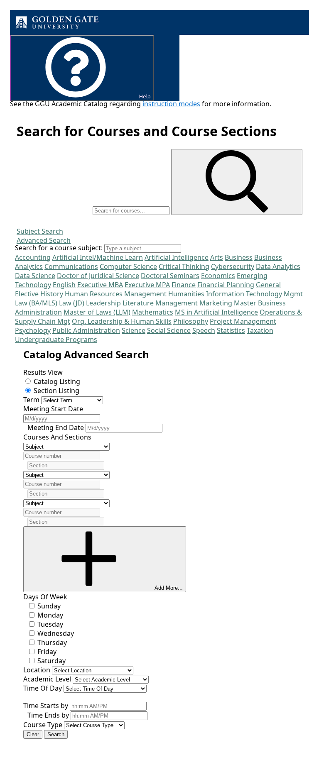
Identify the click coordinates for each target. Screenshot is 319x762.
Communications (71, 266)
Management (176, 303)
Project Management (243, 321)
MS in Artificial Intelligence (216, 312)
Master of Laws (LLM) (97, 312)
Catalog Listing (57, 381)
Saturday (51, 660)
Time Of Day (42, 688)
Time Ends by (48, 715)
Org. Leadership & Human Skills (122, 321)
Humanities (186, 293)
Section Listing (56, 390)
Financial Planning (225, 284)
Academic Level (47, 679)
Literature (138, 303)
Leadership (103, 303)
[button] (236, 182)
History (51, 293)
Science (133, 330)
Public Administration (86, 330)
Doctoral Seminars (170, 275)
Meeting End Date (56, 427)
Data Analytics (278, 266)
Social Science (169, 330)
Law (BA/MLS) (36, 303)
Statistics (231, 330)
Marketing (215, 303)
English (64, 284)
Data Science (35, 275)
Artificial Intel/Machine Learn (97, 257)
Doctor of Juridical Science (98, 275)
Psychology (33, 330)
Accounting (33, 257)
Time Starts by (45, 705)
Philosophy (190, 321)
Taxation (260, 330)
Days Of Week (45, 596)
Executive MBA (100, 284)
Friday (46, 651)
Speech (203, 330)
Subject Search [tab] (40, 231)
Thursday (52, 642)
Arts (216, 257)
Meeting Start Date (53, 408)
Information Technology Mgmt (254, 293)
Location (36, 669)
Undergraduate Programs (56, 339)
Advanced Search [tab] (44, 240)
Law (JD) (71, 303)
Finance (184, 284)
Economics (218, 275)
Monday (50, 615)
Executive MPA (147, 284)
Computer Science (128, 266)
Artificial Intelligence (177, 257)
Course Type (42, 724)
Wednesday (55, 633)
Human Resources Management (116, 293)
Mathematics (152, 312)
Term (31, 399)
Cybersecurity (232, 266)
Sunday (49, 606)
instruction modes (171, 103)
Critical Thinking (184, 266)
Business (239, 257)
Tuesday (50, 624)
